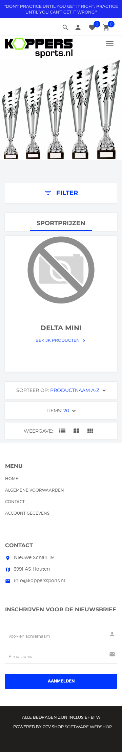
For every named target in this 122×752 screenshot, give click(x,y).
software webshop (88, 726)
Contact (15, 501)
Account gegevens (27, 513)
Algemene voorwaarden (34, 490)
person (78, 27)
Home (11, 478)
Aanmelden (61, 681)
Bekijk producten (61, 340)
